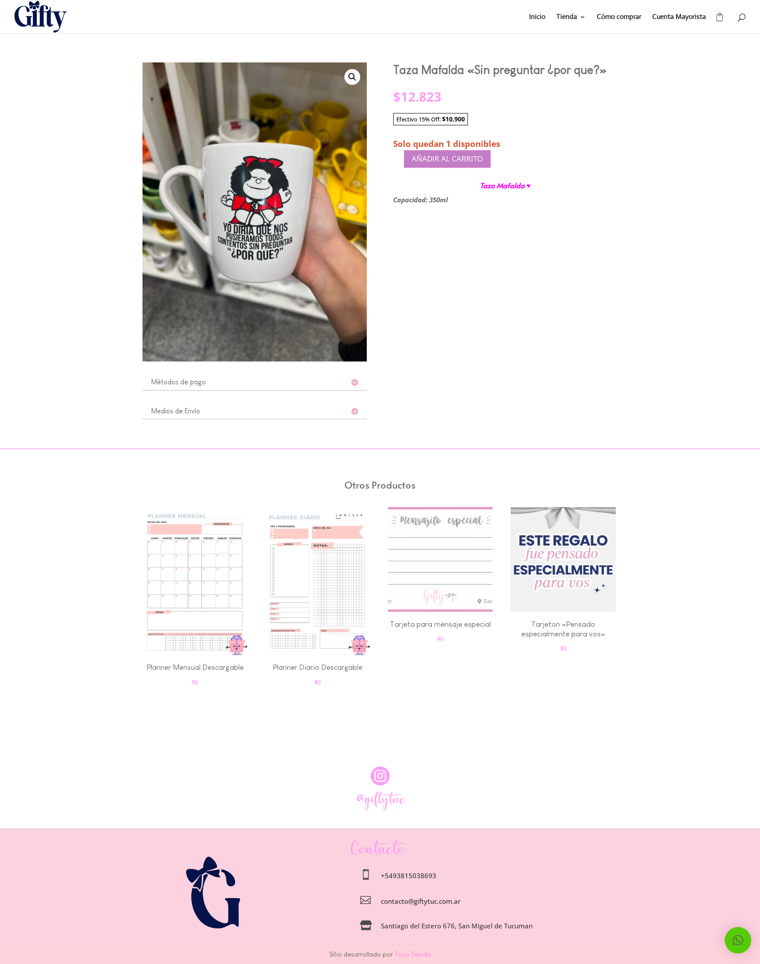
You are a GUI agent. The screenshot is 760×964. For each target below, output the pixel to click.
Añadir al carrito (447, 158)
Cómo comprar (619, 17)
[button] (352, 77)
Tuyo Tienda (412, 954)
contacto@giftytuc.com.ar (420, 901)
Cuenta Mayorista (679, 17)
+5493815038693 (408, 875)
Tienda (566, 17)
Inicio (537, 17)
